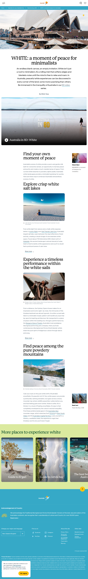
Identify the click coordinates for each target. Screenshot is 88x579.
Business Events (79, 534)
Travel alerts (64, 541)
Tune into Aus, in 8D (32, 8)
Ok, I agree (23, 573)
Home (2, 8)
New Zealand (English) (9, 533)
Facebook (37, 532)
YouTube (37, 536)
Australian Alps (53, 411)
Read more (14, 518)
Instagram (50, 532)
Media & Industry (79, 532)
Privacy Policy (64, 532)
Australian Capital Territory (42, 416)
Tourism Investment (78, 537)
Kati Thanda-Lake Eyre (49, 231)
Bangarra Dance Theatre (34, 323)
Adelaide (26, 241)
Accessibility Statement (64, 538)
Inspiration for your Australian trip (16, 8)
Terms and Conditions (64, 535)
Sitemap (63, 543)
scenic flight (33, 231)
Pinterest (50, 536)
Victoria (52, 413)
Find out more (17, 565)
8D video (66, 85)
